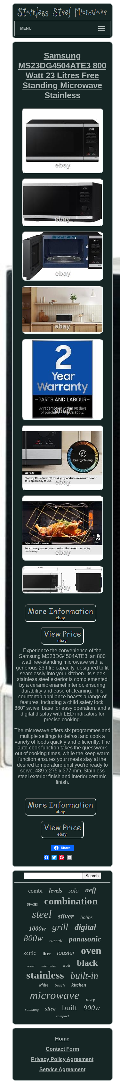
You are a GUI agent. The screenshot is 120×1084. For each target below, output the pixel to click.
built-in (84, 975)
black (87, 963)
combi (35, 890)
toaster (66, 953)
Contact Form (62, 1049)
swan (32, 904)
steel (42, 914)
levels (55, 890)
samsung (32, 1009)
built (69, 1007)
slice (50, 1009)
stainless (45, 975)
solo (73, 890)
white (43, 985)
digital (85, 927)
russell (55, 940)
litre (47, 953)
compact (62, 1016)
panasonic (85, 939)
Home (62, 1038)
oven (91, 950)
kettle (29, 952)
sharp (90, 999)
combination (71, 901)
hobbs (86, 917)
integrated (48, 966)
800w (33, 938)
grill (60, 927)
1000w (37, 928)
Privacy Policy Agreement (62, 1059)
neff (90, 890)
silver (66, 916)
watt (66, 965)
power (31, 966)
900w (92, 1008)
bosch (60, 985)
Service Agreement (62, 1069)
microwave (54, 995)
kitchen (78, 984)
